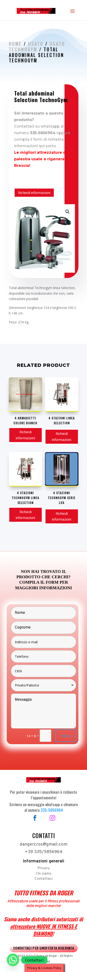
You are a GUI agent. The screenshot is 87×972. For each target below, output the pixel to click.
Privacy (44, 868)
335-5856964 (52, 810)
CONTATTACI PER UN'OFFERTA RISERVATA (43, 948)
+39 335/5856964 (43, 852)
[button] (67, 211)
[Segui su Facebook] (34, 818)
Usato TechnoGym (37, 46)
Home (15, 43)
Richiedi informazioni (34, 192)
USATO (35, 43)
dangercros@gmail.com (44, 844)
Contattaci (44, 879)
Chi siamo (44, 874)
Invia (66, 736)
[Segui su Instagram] (52, 818)
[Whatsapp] (13, 960)
